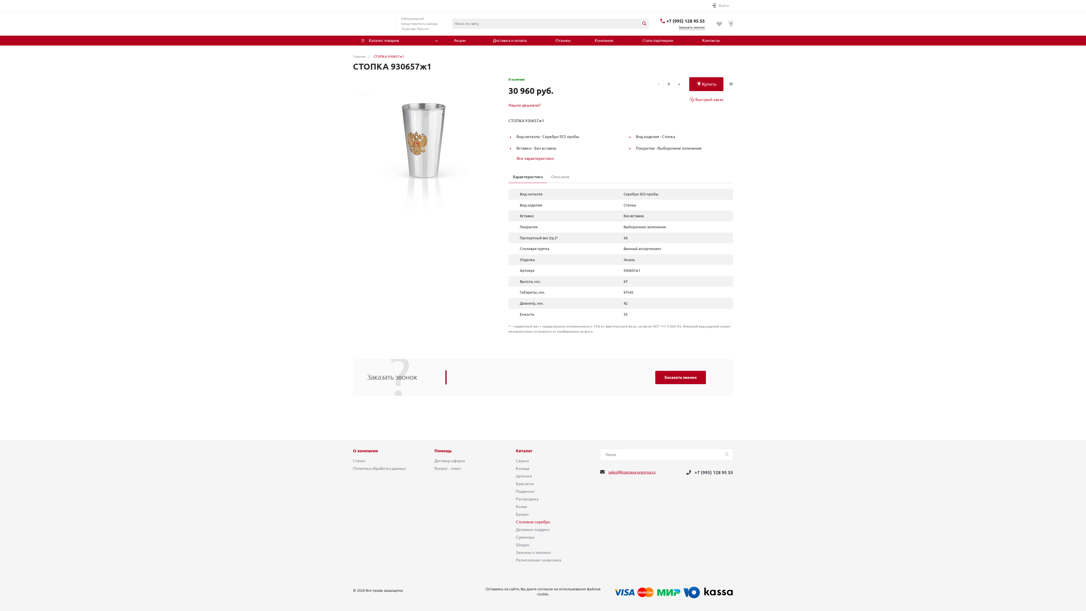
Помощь (443, 451)
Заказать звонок (680, 377)
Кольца (522, 468)
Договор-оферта (449, 461)
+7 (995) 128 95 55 (685, 20)
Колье (521, 506)
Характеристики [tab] (528, 177)
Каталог (524, 451)
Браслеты (525, 483)
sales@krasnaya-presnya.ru (632, 472)
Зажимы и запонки (533, 552)
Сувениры (525, 537)
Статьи (359, 461)
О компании (365, 451)
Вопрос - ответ (447, 468)
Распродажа (527, 499)
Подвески (525, 491)
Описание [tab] (560, 177)
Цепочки (524, 476)
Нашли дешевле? (524, 105)
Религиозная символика (538, 560)
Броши (522, 514)
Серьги (522, 461)
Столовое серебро (533, 522)
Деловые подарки (533, 529)
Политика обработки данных (379, 468)
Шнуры (522, 545)
